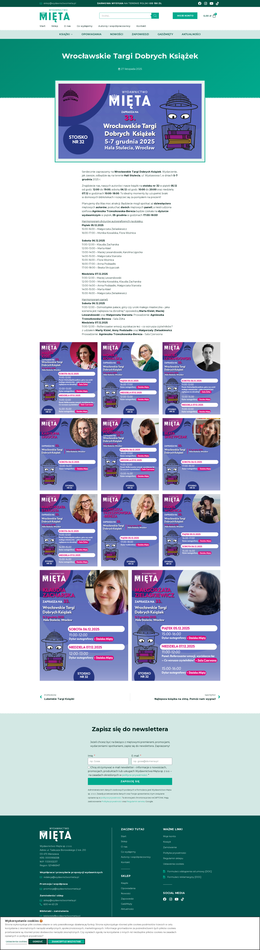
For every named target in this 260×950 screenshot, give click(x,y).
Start (42, 26)
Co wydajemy (85, 26)
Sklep (54, 26)
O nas (67, 26)
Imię (91, 755)
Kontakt (141, 26)
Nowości (125, 893)
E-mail (136, 755)
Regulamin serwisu (136, 801)
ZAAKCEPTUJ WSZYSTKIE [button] (66, 941)
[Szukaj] (155, 16)
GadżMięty (126, 904)
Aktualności (127, 909)
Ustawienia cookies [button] (16, 941)
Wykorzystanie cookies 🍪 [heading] (24, 921)
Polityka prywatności (112, 801)
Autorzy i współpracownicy (114, 26)
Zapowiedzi (127, 898)
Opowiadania (128, 888)
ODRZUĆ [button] (38, 941)
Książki (124, 883)
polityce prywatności (134, 775)
